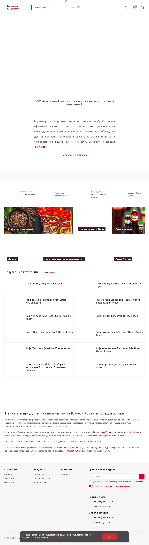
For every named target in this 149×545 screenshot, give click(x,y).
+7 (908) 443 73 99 (97, 448)
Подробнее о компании (74, 155)
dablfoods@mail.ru (101, 522)
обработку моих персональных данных (125, 482)
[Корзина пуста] (133, 7)
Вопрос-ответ (39, 482)
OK (109, 536)
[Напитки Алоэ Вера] (92, 220)
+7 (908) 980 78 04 (72, 451)
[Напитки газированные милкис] (74, 250)
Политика (9, 482)
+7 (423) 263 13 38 (108, 432)
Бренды (64, 474)
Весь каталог (50, 272)
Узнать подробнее (60, 538)
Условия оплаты (40, 474)
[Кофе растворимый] (38, 220)
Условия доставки (41, 478)
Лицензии (9, 478)
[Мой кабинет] (126, 7)
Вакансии (8, 474)
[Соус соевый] (128, 220)
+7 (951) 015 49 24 (103, 517)
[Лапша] (20, 250)
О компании (10, 469)
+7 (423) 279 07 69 (129, 432)
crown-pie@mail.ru (44, 435)
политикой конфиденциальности (120, 486)
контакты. (40, 146)
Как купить (38, 469)
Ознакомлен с (113, 486)
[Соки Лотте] (128, 250)
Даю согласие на (117, 482)
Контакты (66, 469)
